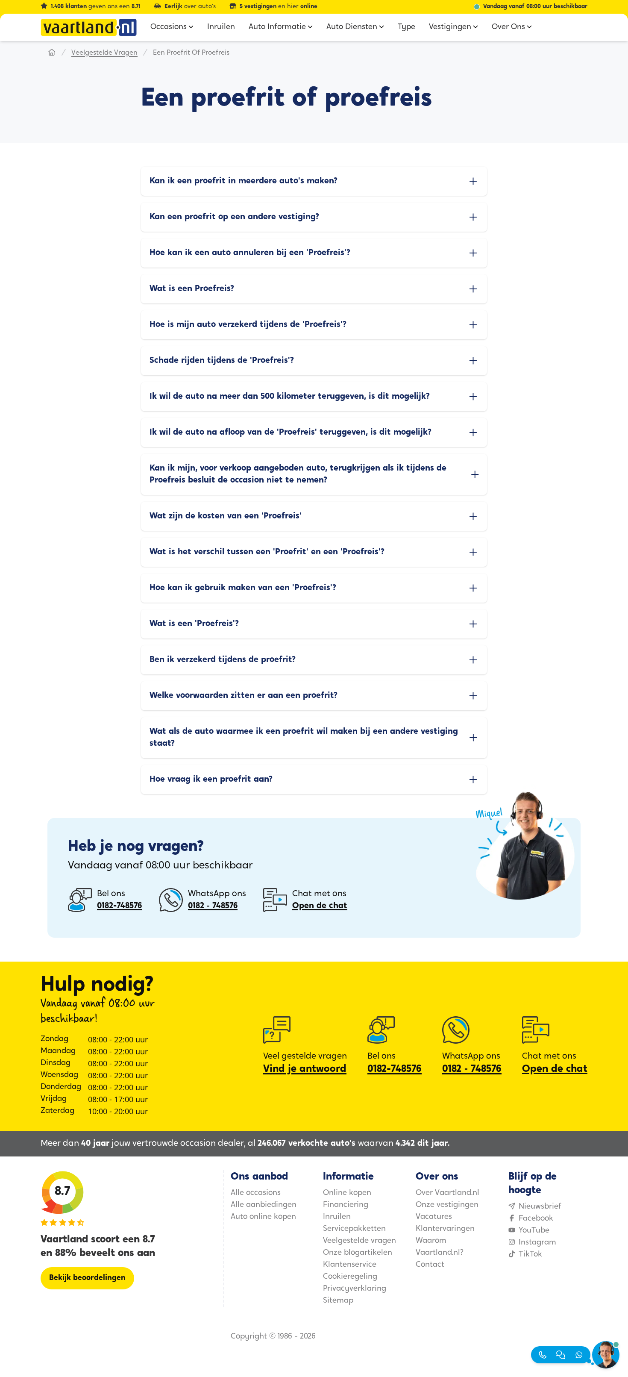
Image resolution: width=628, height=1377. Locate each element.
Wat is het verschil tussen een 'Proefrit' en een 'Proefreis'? (267, 552)
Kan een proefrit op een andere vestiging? (234, 217)
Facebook (536, 1219)
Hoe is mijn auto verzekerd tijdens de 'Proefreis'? (248, 325)
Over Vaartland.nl (447, 1193)
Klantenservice (349, 1265)
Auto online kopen (263, 1217)
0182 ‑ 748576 (213, 906)
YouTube (534, 1231)
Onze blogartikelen (357, 1253)
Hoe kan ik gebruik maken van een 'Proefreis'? (243, 588)
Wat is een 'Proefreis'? (194, 624)
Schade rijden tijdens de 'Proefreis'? (222, 360)
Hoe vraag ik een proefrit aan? (211, 779)
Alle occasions (256, 1193)
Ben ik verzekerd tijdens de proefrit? (223, 660)
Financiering (345, 1205)
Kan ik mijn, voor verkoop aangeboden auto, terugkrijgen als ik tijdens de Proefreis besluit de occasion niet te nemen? (298, 474)
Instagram (537, 1243)
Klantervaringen (445, 1229)
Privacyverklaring (354, 1289)
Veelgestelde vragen (104, 53)
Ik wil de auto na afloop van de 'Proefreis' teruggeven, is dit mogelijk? (290, 432)
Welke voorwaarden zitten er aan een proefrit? (243, 695)
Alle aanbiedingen (263, 1205)
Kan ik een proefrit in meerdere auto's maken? (243, 181)
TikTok (530, 1255)
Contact (430, 1265)
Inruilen (337, 1217)
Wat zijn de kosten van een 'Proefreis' (226, 516)
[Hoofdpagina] (51, 53)
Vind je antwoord (304, 1069)
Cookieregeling (350, 1277)
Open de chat (319, 906)
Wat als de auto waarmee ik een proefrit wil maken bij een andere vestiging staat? (304, 737)
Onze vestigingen (447, 1205)
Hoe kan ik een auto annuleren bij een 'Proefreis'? (250, 253)
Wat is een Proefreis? (192, 289)
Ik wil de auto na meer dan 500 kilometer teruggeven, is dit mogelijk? (290, 396)
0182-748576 (119, 906)
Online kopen (347, 1193)
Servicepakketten (354, 1229)
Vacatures (434, 1217)
